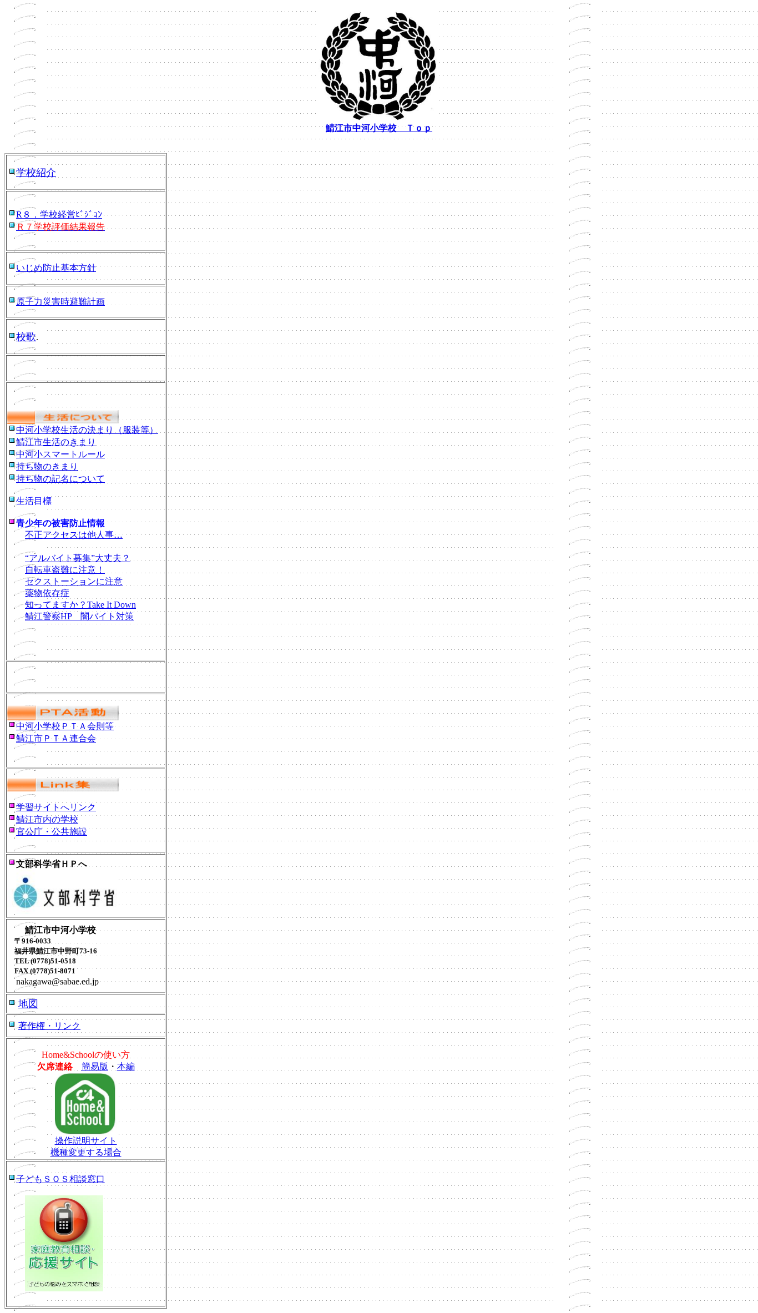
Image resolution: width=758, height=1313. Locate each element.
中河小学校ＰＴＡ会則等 (65, 726)
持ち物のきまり (47, 466)
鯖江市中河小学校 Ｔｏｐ (379, 128)
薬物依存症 (47, 593)
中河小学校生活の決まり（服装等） (87, 430)
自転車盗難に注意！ (65, 569)
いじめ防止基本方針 (56, 267)
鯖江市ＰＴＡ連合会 (56, 738)
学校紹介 (36, 172)
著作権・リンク (49, 1026)
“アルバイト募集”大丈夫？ (77, 558)
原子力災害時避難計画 (60, 301)
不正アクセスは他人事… (74, 534)
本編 (126, 1066)
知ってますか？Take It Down (80, 604)
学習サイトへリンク (56, 807)
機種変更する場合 (86, 1152)
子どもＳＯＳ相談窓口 (60, 1179)
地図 (28, 1003)
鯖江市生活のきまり (56, 442)
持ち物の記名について (60, 478)
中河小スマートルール (60, 454)
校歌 (26, 336)
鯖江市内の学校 (47, 819)
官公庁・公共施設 (51, 831)
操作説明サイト (86, 1140)
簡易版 (95, 1066)
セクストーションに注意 (74, 581)
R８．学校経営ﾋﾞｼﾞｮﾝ (59, 214)
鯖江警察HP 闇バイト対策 (79, 616)
